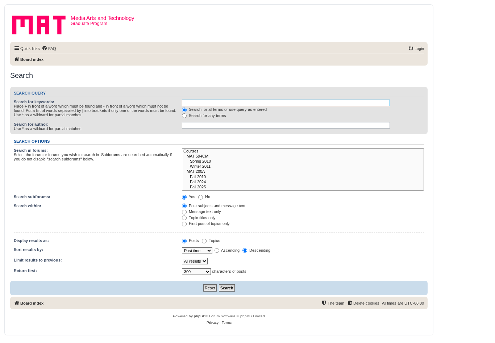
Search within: (27, 206)
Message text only (204, 211)
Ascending (230, 250)
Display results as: (31, 240)
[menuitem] (49, 48)
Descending (259, 250)
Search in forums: (31, 150)
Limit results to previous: (38, 260)
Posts (193, 240)
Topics (214, 240)
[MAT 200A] (303, 171)
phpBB (199, 316)
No (207, 196)
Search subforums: (32, 196)
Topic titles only (202, 218)
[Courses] (303, 151)
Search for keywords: (34, 102)
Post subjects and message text (216, 206)
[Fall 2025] (303, 187)
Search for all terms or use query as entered (227, 109)
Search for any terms (207, 115)
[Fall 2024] (303, 182)
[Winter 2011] (303, 166)
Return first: (25, 270)
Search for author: (31, 124)
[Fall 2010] (303, 177)
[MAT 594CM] (303, 156)
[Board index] (41, 23)
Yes (191, 196)
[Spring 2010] (303, 161)
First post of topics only (209, 223)
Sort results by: (28, 249)
